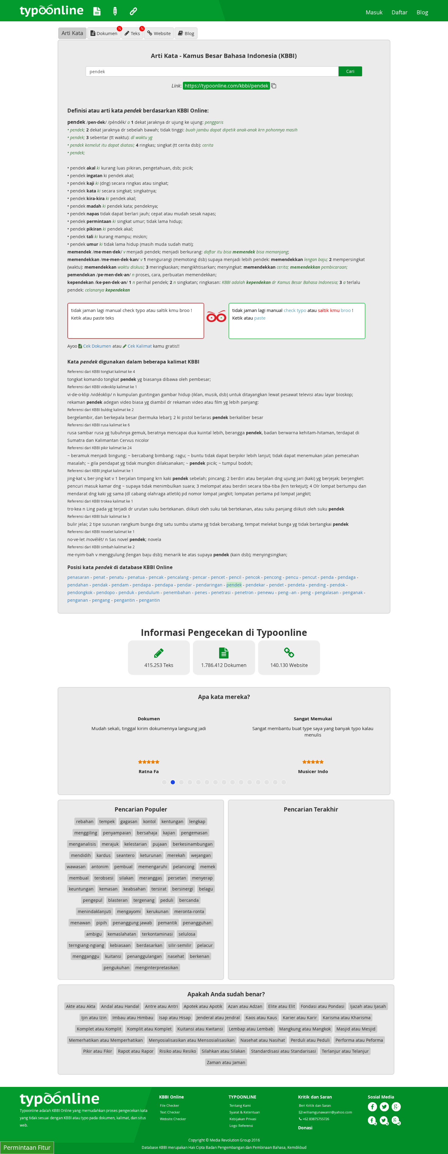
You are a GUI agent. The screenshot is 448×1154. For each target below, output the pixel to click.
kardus (104, 855)
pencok (252, 577)
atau (312, 310)
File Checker (169, 1105)
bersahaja (147, 833)
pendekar (255, 585)
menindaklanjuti (94, 911)
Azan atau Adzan (245, 1006)
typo (301, 310)
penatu (116, 577)
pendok (337, 585)
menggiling (85, 833)
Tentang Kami (240, 1105)
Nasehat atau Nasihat (262, 1040)
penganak (353, 592)
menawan (80, 923)
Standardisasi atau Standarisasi (283, 1051)
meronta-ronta (189, 911)
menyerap (202, 878)
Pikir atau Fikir (97, 1051)
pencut (309, 577)
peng (305, 592)
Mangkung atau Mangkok (305, 1029)
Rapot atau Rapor (136, 1051)
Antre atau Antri (161, 1006)
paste (259, 318)
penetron (244, 592)
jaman (250, 310)
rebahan (85, 821)
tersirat (158, 889)
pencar (200, 577)
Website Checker (173, 1118)
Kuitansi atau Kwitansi (200, 1029)
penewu (266, 592)
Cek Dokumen (96, 346)
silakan (126, 878)
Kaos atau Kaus (261, 1017)
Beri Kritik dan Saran (315, 1105)
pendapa (142, 585)
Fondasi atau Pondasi (322, 1006)
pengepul (92, 900)
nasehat (176, 956)
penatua (136, 577)
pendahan (77, 585)
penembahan (177, 592)
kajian (169, 833)
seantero (125, 855)
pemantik (167, 923)
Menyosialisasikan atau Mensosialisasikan (192, 1040)
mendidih (81, 855)
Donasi (305, 1127)
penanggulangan (144, 956)
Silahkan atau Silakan (223, 1051)
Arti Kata (72, 33)
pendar (184, 585)
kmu (335, 310)
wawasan (76, 866)
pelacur (205, 945)
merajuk (110, 844)
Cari (350, 71)
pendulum (148, 592)
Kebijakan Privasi (242, 1118)
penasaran (78, 577)
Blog (425, 12)
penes (201, 592)
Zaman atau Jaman (226, 1062)
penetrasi (221, 592)
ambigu (94, 934)
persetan (177, 878)
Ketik (237, 318)
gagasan (128, 821)
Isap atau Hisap (175, 1017)
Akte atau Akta (80, 1006)
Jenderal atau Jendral (218, 1017)
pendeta (296, 585)
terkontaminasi (157, 934)
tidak (237, 310)
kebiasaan (120, 945)
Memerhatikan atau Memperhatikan (106, 1040)
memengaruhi (152, 866)
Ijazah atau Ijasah (368, 1006)
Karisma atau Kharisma (347, 1017)
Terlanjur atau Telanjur (345, 1051)
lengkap (197, 821)
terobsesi (103, 878)
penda (327, 577)
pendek (234, 585)
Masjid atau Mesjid (355, 1029)
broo (346, 310)
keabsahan (134, 889)
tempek (107, 821)
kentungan (172, 821)
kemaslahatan (122, 934)
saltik (323, 310)
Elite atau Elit (281, 1006)
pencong (273, 577)
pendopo (105, 592)
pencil (235, 577)
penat (99, 577)
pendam (120, 585)
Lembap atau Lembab (251, 1029)
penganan (77, 600)
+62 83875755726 (315, 1118)
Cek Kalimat (139, 346)
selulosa (187, 934)
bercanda (189, 900)
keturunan (151, 855)
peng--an (287, 592)
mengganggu (86, 956)
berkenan (199, 956)
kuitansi (113, 956)
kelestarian (135, 844)
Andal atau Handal (120, 1006)
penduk (126, 592)
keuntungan (81, 889)
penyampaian (117, 833)
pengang (101, 600)
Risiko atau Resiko (177, 1051)
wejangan (201, 855)
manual (275, 310)
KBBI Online (171, 1097)
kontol (149, 821)
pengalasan (327, 592)
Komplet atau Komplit (99, 1029)
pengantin (124, 600)
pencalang (178, 577)
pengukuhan (117, 967)
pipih (101, 923)
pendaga (347, 577)
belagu (206, 889)
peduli (166, 900)
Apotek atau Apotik (203, 1006)
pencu (292, 577)
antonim (99, 866)
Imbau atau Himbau (132, 1017)
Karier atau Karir (300, 1017)
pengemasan (194, 833)
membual (79, 878)
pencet (218, 577)
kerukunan (158, 911)
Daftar (402, 12)
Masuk (376, 12)
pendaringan (209, 585)
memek (207, 866)
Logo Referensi (241, 1125)
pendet (276, 585)
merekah (176, 855)
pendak (100, 585)
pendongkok (79, 592)
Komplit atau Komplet (149, 1029)
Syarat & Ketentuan (244, 1112)
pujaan (160, 844)
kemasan (108, 889)
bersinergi (182, 889)
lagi (261, 310)
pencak (156, 577)
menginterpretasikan (156, 967)
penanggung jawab (132, 923)
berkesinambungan (193, 844)
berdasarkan (149, 945)
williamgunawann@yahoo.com (327, 1112)
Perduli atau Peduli (310, 1040)
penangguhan (197, 923)
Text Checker (170, 1112)
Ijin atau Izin (94, 1017)
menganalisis (82, 844)
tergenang (144, 900)
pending (317, 585)
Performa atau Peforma (359, 1040)
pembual (123, 866)
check (290, 310)
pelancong (183, 866)
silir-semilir (179, 945)
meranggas (150, 878)
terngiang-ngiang (86, 945)
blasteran (118, 900)
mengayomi (129, 911)
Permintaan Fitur (27, 1147)
